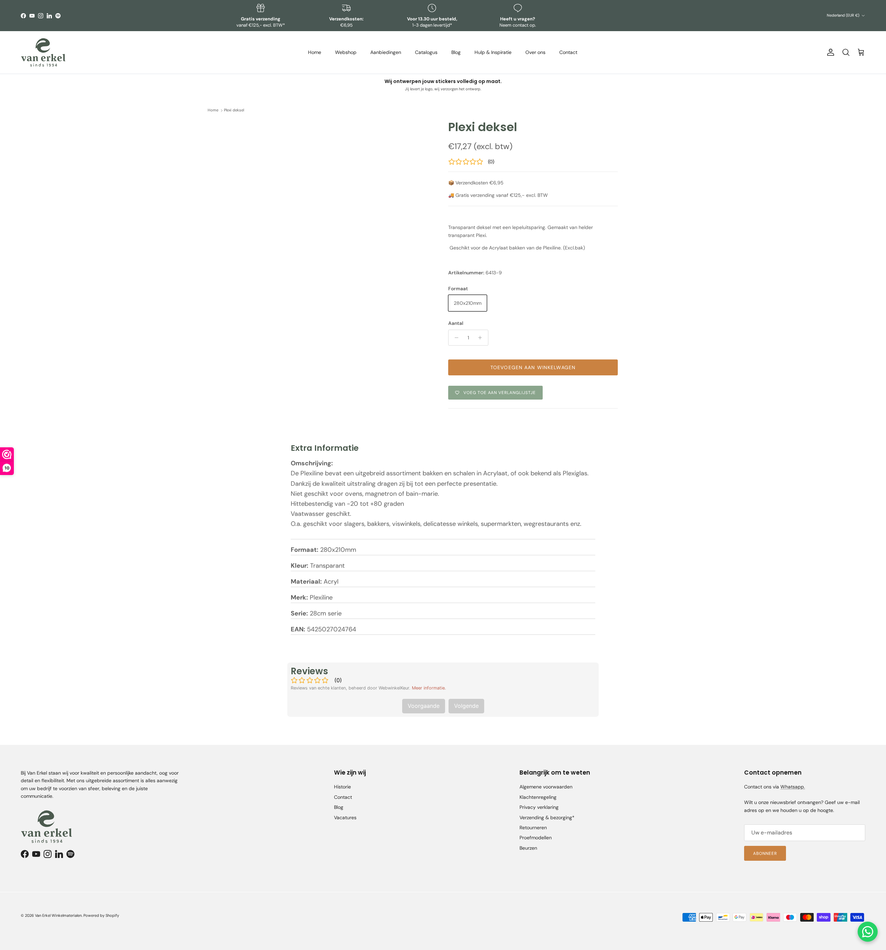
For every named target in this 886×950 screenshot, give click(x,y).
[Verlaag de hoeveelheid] (455, 337)
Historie (342, 787)
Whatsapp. (792, 787)
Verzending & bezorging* (547, 817)
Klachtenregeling (538, 797)
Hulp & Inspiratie (493, 52)
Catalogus (426, 52)
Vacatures (345, 817)
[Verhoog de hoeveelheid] (482, 337)
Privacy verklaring (539, 807)
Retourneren (533, 827)
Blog (456, 52)
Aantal (455, 323)
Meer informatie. (429, 688)
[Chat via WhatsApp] (868, 932)
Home (314, 52)
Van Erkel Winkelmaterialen (58, 915)
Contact (568, 52)
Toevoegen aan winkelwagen (533, 367)
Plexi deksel (234, 110)
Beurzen (528, 848)
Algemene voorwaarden (545, 787)
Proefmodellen (535, 837)
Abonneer (765, 853)
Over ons (535, 52)
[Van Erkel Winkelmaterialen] (43, 52)
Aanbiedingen (385, 52)
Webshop (345, 52)
